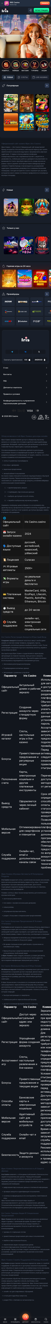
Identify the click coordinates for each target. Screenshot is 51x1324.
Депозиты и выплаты (12, 387)
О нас (5, 368)
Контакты (7, 374)
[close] (2, 3)
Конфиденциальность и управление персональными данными (19, 402)
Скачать (45, 3)
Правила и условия (11, 394)
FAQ (5, 381)
